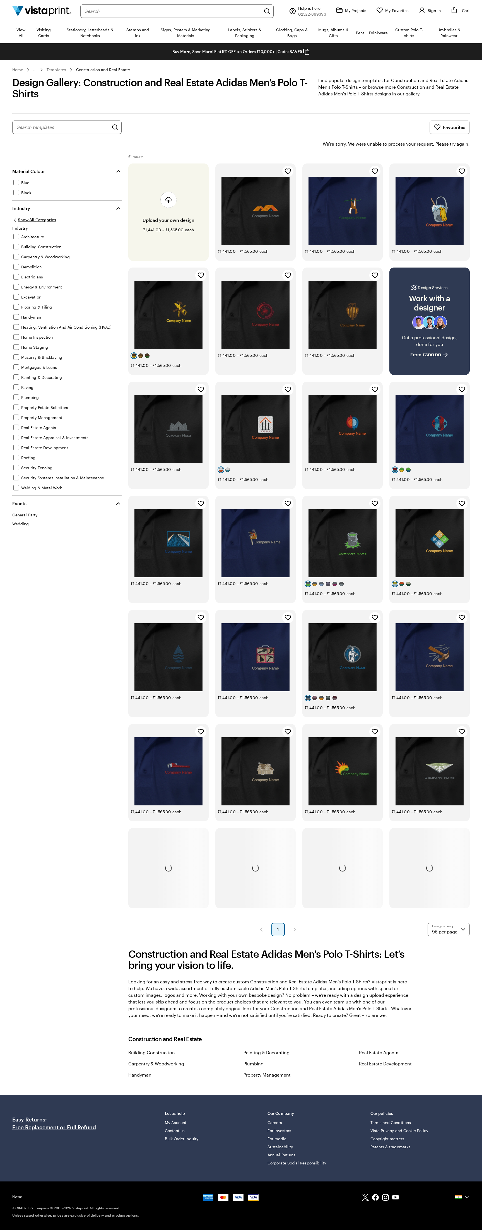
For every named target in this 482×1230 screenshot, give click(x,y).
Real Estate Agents (378, 1052)
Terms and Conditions (390, 1122)
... (35, 70)
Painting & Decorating (267, 1052)
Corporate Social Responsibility (296, 1163)
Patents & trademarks (390, 1146)
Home (17, 69)
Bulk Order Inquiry (181, 1138)
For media (276, 1138)
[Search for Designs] (114, 127)
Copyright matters (387, 1138)
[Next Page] (295, 929)
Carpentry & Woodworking (156, 1063)
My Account (176, 1122)
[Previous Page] (261, 929)
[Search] (267, 11)
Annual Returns (281, 1154)
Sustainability (280, 1146)
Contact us (175, 1130)
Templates (56, 69)
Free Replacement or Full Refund (54, 1127)
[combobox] (173, 11)
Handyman (139, 1074)
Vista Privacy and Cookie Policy (399, 1130)
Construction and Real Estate (103, 69)
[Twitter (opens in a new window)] (365, 1198)
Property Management (267, 1074)
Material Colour (28, 171)
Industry (21, 208)
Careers (274, 1122)
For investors (279, 1130)
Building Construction (151, 1052)
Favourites (454, 127)
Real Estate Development (385, 1063)
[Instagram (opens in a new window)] (385, 1198)
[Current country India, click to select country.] (462, 1197)
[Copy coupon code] (306, 52)
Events (19, 503)
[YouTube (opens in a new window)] (395, 1198)
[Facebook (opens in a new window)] (375, 1198)
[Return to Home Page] (41, 11)
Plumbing (254, 1063)
